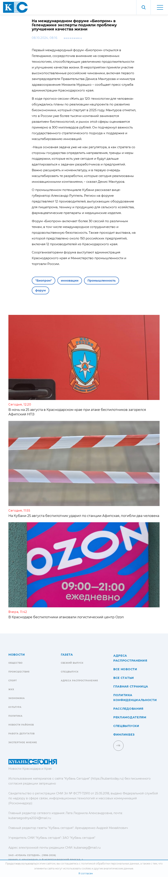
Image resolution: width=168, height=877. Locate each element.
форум (40, 290)
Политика (15, 716)
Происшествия (19, 671)
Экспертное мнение (22, 742)
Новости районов (21, 724)
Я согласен (85, 873)
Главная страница (130, 686)
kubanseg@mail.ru (87, 847)
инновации (69, 280)
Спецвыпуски (126, 726)
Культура (15, 707)
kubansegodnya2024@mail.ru (29, 818)
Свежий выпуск (72, 663)
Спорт (12, 680)
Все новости (125, 669)
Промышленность (101, 280)
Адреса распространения (79, 680)
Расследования (128, 709)
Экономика (73, 38)
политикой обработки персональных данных (110, 863)
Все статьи (123, 678)
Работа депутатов (21, 733)
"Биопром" (43, 280)
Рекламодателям (129, 717)
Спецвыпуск (69, 671)
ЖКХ (11, 689)
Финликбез (123, 734)
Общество (15, 663)
